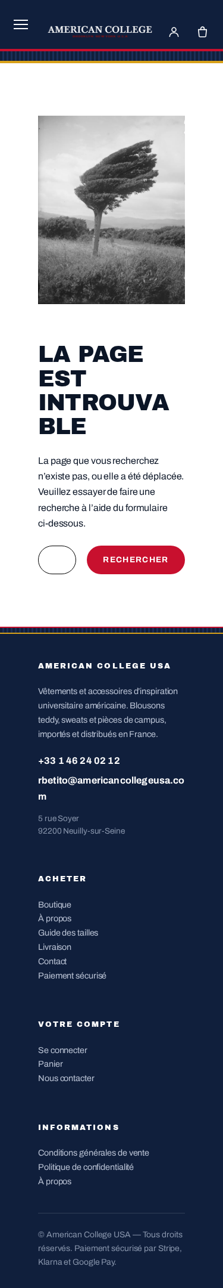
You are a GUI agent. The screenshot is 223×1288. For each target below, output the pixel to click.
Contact (52, 961)
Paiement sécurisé (72, 975)
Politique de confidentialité (86, 1167)
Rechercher (136, 559)
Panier (50, 1064)
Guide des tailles (68, 932)
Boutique (54, 904)
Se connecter (62, 1050)
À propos (54, 918)
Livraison (54, 947)
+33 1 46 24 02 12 (79, 761)
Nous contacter (66, 1078)
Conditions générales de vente (93, 1152)
